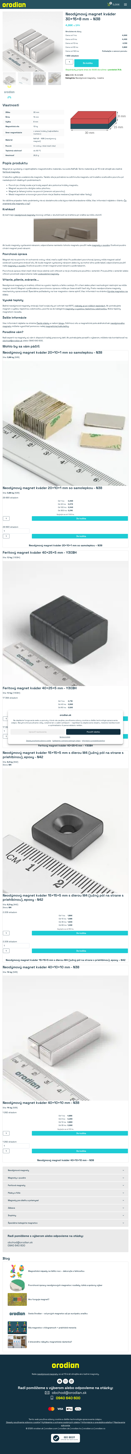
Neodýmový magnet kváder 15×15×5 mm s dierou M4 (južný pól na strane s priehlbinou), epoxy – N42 (65, 960)
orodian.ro (100, 1428)
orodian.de (64, 1428)
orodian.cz (88, 1428)
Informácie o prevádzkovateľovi (93, 741)
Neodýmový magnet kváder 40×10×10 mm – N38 (65, 1160)
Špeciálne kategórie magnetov (23, 1223)
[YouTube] (65, 1381)
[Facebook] (59, 1381)
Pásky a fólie (14, 1193)
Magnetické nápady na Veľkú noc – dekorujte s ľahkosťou (56, 1271)
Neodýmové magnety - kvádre (90, 78)
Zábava (11, 1208)
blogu (61, 323)
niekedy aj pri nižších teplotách (90, 305)
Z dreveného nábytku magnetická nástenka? (50, 1342)
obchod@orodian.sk (13, 340)
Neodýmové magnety (18, 1170)
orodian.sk (38, 1428)
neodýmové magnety (24, 215)
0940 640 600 (16, 1245)
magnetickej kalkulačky (57, 326)
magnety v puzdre (101, 245)
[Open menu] (125, 4)
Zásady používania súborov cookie (38, 741)
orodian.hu (76, 1428)
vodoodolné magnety (48, 274)
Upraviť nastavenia (38, 732)
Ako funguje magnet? (38, 1299)
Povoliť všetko (93, 732)
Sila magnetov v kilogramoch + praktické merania (52, 1328)
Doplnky (12, 1215)
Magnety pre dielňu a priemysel (23, 1200)
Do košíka (88, 63)
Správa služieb (65, 737)
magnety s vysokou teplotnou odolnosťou (86, 308)
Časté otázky (43, 323)
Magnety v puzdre (17, 1177)
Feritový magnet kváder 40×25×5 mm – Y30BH (65, 745)
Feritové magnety (16, 1185)
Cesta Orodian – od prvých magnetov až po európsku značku (58, 1314)
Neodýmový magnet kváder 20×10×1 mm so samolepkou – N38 (65, 545)
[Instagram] (71, 1381)
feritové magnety (11, 172)
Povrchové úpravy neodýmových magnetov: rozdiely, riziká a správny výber (65, 1285)
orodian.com (51, 1428)
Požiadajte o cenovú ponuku (114, 51)
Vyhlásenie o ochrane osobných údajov (66, 741)
